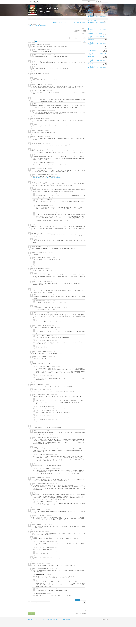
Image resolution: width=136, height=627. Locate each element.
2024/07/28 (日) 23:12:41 (44, 375)
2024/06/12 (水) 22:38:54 (42, 281)
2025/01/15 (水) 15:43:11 (44, 468)
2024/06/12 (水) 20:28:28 (40, 268)
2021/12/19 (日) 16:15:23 (40, 97)
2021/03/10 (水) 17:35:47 (40, 61)
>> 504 (53, 300)
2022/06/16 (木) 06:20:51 (40, 136)
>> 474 (53, 103)
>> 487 (56, 187)
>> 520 (54, 389)
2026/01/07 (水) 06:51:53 (44, 588)
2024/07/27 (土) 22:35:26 (44, 335)
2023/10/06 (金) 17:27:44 (42, 188)
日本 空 (91, 15)
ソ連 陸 (91, 42)
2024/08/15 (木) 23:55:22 (44, 419)
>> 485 (56, 174)
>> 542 (53, 537)
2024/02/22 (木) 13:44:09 (40, 224)
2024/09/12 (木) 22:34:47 (42, 430)
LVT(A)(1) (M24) (91, 26)
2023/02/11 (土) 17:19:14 (40, 143)
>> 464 (54, 49)
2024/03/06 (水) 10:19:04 (41, 233)
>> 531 (56, 454)
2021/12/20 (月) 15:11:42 (42, 110)
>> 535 (56, 483)
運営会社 (68, 619)
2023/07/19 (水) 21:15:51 (44, 162)
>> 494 (56, 238)
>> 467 (53, 66)
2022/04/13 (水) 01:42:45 (40, 130)
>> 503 (53, 294)
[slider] (36, 41)
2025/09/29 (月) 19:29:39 (40, 524)
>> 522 (56, 398)
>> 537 (56, 501)
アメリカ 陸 (92, 28)
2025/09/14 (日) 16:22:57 (40, 509)
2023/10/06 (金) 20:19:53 (41, 212)
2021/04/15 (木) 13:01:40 (42, 90)
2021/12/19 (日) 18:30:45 (42, 103)
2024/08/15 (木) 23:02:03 (44, 415)
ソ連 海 (91, 59)
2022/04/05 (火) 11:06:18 (42, 124)
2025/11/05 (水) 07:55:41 (44, 547)
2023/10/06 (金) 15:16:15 (40, 182)
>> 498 (56, 261)
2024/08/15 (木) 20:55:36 (42, 394)
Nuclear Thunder (92, 50)
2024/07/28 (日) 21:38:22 (44, 366)
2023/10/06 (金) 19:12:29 (41, 205)
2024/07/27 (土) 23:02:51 (44, 340)
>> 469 (53, 78)
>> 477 (54, 124)
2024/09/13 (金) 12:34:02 (42, 463)
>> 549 (53, 574)
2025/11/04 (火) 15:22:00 (40, 531)
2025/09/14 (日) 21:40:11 (42, 515)
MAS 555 (90, 47)
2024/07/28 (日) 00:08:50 (44, 346)
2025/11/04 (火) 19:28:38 (42, 537)
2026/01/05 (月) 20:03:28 (40, 563)
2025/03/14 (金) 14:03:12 (42, 492)
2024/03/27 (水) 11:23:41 (40, 246)
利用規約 (30, 619)
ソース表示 (78, 33)
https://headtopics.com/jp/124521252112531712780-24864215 (47, 177)
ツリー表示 (77, 599)
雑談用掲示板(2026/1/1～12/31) (95, 8)
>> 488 (56, 193)
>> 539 (54, 515)
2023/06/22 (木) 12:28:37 (40, 149)
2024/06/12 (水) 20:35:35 (42, 273)
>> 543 (56, 541)
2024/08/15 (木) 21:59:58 (44, 398)
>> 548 (56, 568)
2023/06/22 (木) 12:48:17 (42, 154)
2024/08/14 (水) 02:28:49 (42, 389)
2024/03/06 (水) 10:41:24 (42, 239)
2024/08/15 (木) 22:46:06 (44, 410)
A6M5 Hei (90, 12)
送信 (31, 613)
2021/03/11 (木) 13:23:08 (42, 66)
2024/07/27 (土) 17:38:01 (42, 325)
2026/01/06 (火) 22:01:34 (41, 574)
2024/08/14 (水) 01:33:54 (40, 384)
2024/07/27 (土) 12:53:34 (40, 289)
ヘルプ (44, 619)
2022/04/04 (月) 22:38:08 (40, 118)
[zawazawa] (33, 2)
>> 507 (56, 329)
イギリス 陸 (57, 22)
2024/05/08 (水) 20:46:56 (40, 252)
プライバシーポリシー (37, 619)
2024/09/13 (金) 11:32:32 (42, 447)
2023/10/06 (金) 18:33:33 (44, 193)
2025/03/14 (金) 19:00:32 (44, 501)
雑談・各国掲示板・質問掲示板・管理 (96, 10)
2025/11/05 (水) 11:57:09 (42, 557)
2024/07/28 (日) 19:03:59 (41, 300)
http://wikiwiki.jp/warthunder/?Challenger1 (37, 25)
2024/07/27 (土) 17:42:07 (42, 351)
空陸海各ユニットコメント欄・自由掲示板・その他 (73, 22)
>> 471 (53, 90)
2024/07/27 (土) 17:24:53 (42, 312)
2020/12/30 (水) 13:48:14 (40, 44)
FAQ (48, 619)
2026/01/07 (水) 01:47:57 (44, 580)
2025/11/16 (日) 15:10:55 (44, 551)
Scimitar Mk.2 (91, 63)
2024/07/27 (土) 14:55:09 (42, 306)
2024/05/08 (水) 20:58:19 (42, 257)
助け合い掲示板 (53, 619)
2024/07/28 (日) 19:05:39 (42, 356)
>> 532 (58, 468)
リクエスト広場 (61, 619)
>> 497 (53, 257)
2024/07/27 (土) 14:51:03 (42, 294)
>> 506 (56, 319)
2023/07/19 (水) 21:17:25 (40, 168)
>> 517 (58, 366)
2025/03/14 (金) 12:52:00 (40, 477)
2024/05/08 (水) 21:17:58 (44, 261)
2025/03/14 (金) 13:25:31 (42, 483)
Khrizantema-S (91, 39)
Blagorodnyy (91, 56)
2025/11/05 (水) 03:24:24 (44, 541)
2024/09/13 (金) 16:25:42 (44, 454)
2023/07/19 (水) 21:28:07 (42, 174)
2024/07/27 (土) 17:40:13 (44, 329)
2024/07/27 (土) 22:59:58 (44, 320)
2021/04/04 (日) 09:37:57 (42, 78)
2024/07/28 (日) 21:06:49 (39, 362)
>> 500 (53, 273)
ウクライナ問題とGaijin (93, 20)
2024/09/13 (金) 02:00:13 (42, 437)
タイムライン (82, 599)
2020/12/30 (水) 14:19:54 (42, 49)
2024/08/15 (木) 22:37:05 (44, 406)
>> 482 (54, 154)
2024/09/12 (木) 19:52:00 (40, 425)
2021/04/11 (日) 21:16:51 (40, 84)
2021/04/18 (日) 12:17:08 (42, 54)
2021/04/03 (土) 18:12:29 (40, 73)
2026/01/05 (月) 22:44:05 (42, 568)
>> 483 (56, 162)
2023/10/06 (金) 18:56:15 (44, 199)
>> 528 (56, 430)
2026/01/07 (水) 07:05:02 (41, 593)
